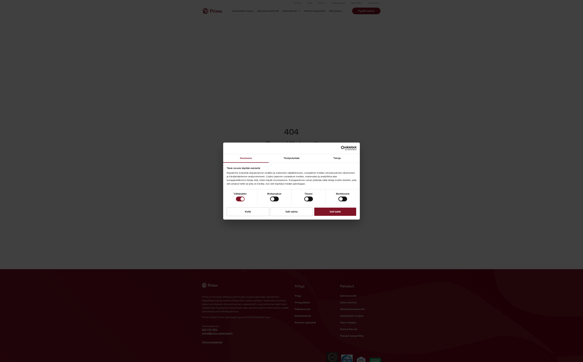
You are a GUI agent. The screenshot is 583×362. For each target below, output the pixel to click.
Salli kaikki (335, 211)
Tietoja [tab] (337, 158)
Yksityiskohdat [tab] (291, 158)
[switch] (274, 199)
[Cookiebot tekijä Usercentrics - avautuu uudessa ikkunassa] (343, 148)
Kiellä (248, 211)
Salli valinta (291, 211)
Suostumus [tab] (246, 158)
